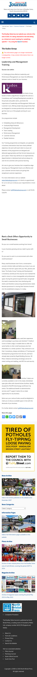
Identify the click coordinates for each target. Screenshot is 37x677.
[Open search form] (34, 22)
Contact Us (8, 641)
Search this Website (11, 643)
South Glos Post (10, 659)
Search (19, 42)
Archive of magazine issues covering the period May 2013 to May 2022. (17, 596)
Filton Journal (9, 651)
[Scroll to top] (34, 674)
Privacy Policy (9, 638)
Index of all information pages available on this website (16, 536)
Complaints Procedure (11, 615)
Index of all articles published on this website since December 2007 (17, 499)
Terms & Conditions (11, 636)
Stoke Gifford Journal (11, 656)
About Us (8, 633)
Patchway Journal (10, 654)
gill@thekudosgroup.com (18, 190)
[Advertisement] (18, 214)
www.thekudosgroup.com (9, 180)
